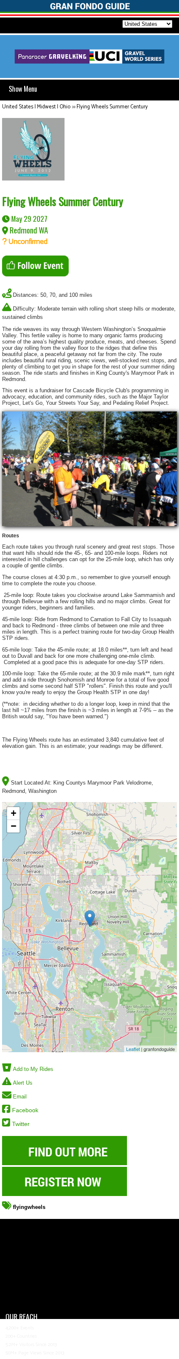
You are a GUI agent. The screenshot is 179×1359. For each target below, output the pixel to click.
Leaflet (133, 1049)
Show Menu (23, 89)
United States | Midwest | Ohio (36, 107)
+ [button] (13, 813)
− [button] (13, 826)
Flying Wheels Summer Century (112, 107)
